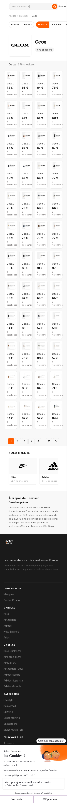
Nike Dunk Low (12, 651)
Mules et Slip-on (13, 729)
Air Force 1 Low (12, 657)
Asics (7, 637)
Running (8, 712)
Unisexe (42, 24)
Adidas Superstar (14, 680)
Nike (6, 614)
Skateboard (11, 724)
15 (49, 441)
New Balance (11, 631)
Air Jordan (10, 620)
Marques (24, 16)
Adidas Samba (12, 674)
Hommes (56, 24)
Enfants (28, 24)
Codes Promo (12, 600)
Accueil (12, 16)
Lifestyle (8, 700)
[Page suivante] (56, 441)
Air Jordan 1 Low (13, 668)
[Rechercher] (54, 6)
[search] (34, 6)
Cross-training (12, 718)
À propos (9, 743)
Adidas (8, 625)
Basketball (10, 706)
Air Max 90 (10, 663)
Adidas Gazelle (12, 686)
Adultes (15, 24)
